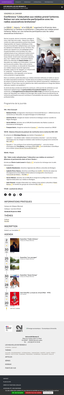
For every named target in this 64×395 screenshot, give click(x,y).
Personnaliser (48, 393)
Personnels (27, 2)
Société (6, 221)
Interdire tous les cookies (33, 393)
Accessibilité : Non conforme (12, 388)
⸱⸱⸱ (62, 2)
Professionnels (49, 2)
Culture (6, 219)
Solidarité (44, 354)
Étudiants (18, 2)
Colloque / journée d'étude (12, 209)
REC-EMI (38, 184)
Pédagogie (29, 354)
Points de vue (10, 368)
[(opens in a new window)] (41, 328)
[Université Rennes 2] (19, 328)
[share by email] (14, 195)
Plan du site (7, 382)
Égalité (51, 354)
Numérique (37, 354)
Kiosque (8, 364)
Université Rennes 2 (7, 2)
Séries (7, 361)
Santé (48, 352)
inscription (15, 230)
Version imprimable (20, 194)
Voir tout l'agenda (15, 308)
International (37, 2)
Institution (14, 354)
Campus (7, 354)
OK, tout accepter (17, 393)
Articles (8, 357)
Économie (22, 354)
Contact (14, 347)
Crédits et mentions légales (12, 385)
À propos (8, 347)
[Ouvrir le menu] (62, 7)
